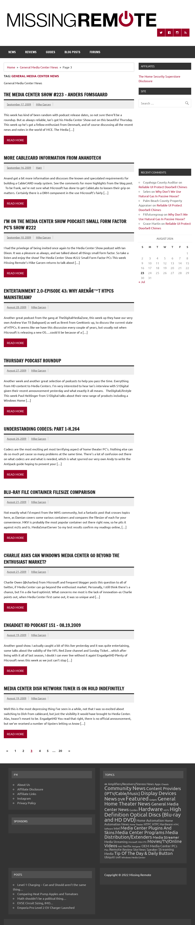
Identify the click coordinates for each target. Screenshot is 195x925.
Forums (95, 52)
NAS (120, 846)
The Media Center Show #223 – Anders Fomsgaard (55, 94)
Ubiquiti (109, 857)
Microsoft (132, 841)
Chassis (165, 784)
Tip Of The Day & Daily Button (143, 853)
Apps (158, 784)
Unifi (118, 857)
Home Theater (136, 824)
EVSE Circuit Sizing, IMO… (35, 903)
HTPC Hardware (162, 824)
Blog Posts (72, 52)
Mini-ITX (142, 841)
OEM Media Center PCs (159, 846)
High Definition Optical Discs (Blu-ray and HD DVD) (142, 814)
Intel (117, 828)
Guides (50, 52)
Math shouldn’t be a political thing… (41, 898)
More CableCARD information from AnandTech (52, 158)
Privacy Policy (26, 803)
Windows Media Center (133, 857)
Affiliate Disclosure (30, 789)
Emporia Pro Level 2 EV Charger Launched (45, 907)
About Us (23, 784)
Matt (39, 167)
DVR (121, 799)
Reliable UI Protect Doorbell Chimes (163, 187)
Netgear (136, 846)
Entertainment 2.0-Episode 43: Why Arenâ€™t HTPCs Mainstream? (59, 294)
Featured (137, 798)
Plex (106, 849)
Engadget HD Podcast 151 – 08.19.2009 (42, 625)
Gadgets (153, 799)
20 (60, 751)
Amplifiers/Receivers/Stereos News (131, 784)
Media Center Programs (140, 832)
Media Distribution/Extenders (141, 835)
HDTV (166, 810)
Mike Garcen (43, 104)
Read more (15, 140)
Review (127, 849)
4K (105, 784)
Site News (139, 849)
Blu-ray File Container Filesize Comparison (49, 492)
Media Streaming (116, 841)
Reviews (31, 52)
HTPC (147, 824)
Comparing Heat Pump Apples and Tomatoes (47, 894)
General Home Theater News (139, 801)
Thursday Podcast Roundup (32, 360)
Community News (124, 788)
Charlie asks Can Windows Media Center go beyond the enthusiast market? (61, 558)
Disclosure (146, 81)
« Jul (142, 282)
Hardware (150, 809)
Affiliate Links (26, 794)
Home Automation (150, 820)
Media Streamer (166, 837)
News (12, 52)
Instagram (24, 798)
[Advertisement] (165, 140)
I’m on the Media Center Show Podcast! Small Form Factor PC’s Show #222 (65, 224)
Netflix (127, 846)
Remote (115, 849)
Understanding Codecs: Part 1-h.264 (42, 429)
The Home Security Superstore (159, 76)
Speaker (152, 849)
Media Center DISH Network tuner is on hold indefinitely (64, 688)
